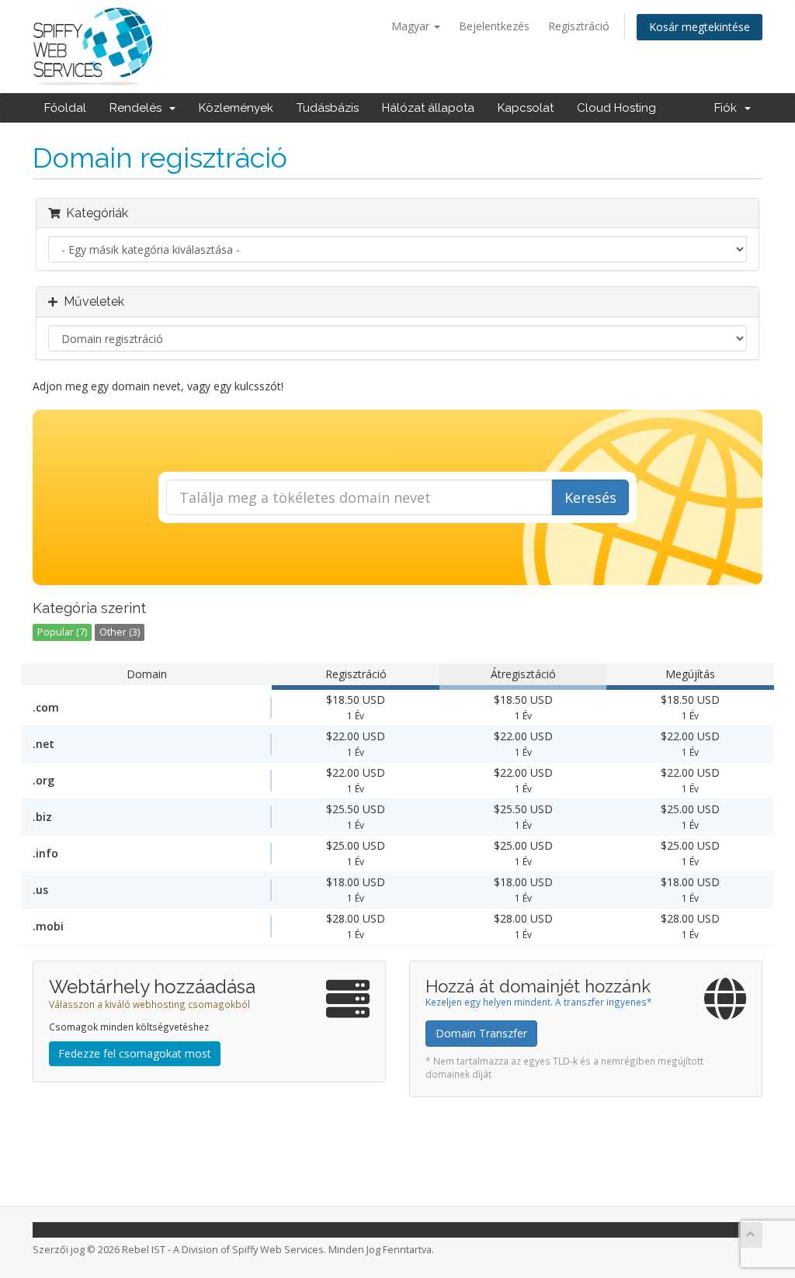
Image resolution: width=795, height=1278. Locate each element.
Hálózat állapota (428, 108)
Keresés (590, 497)
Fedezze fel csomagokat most (134, 1053)
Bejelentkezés (494, 26)
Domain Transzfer (481, 1033)
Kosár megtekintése (699, 26)
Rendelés (138, 108)
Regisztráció (578, 26)
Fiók (728, 108)
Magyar (411, 26)
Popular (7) (62, 632)
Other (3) (119, 632)
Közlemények (236, 108)
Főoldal (65, 108)
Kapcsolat (526, 108)
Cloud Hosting (616, 108)
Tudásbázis (328, 108)
